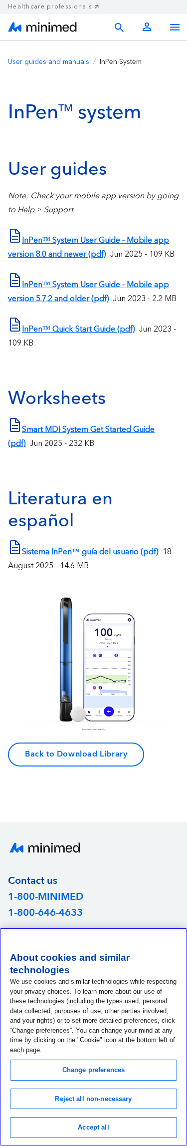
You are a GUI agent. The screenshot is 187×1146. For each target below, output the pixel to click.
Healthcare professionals (50, 6)
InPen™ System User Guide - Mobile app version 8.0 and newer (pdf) (88, 247)
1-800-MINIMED (45, 897)
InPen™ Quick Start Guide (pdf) (78, 329)
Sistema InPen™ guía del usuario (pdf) (90, 552)
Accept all (93, 1127)
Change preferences (93, 1070)
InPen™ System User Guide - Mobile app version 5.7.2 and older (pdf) (88, 292)
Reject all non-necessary (93, 1099)
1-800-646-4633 (45, 913)
